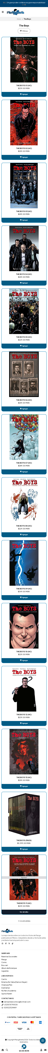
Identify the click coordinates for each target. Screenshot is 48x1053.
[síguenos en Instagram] (2, 943)
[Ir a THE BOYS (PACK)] (24, 814)
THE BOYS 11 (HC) (24, 903)
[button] (24, 94)
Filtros (25, 31)
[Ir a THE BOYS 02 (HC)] (24, 122)
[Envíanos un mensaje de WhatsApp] (43, 1041)
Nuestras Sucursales (9, 956)
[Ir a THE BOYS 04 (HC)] (24, 248)
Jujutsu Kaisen (6, 993)
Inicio (19, 19)
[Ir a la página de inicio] (2, 1050)
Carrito (4, 979)
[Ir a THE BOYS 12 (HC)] (24, 689)
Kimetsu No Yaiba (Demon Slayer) (14, 982)
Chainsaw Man (6, 985)
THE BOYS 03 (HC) (24, 211)
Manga (4, 959)
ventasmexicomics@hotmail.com (17, 1002)
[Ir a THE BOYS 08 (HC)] (24, 500)
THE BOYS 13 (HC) (24, 777)
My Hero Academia (8, 990)
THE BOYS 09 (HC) (24, 589)
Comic (4, 962)
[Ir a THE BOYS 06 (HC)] (24, 374)
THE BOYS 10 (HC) (24, 651)
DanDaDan (5, 988)
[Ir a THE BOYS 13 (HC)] (24, 751)
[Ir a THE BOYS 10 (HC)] (24, 626)
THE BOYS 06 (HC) (24, 400)
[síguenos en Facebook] (6, 943)
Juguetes (5, 971)
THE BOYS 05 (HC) (24, 337)
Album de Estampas (9, 968)
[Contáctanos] (45, 1050)
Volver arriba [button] (25, 921)
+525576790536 (11, 1004)
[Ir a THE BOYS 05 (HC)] (24, 311)
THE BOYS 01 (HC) (24, 85)
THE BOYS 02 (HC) (24, 148)
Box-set (4, 965)
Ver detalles (24, 912)
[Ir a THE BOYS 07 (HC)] (24, 437)
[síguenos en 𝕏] (9, 943)
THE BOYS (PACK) (24, 840)
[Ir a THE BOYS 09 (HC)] (24, 563)
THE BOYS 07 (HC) (24, 463)
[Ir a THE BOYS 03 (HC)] (24, 185)
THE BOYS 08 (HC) (24, 526)
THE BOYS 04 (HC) (24, 274)
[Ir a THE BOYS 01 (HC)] (24, 59)
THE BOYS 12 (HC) (24, 714)
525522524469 (10, 1007)
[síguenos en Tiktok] (13, 943)
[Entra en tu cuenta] (41, 1050)
